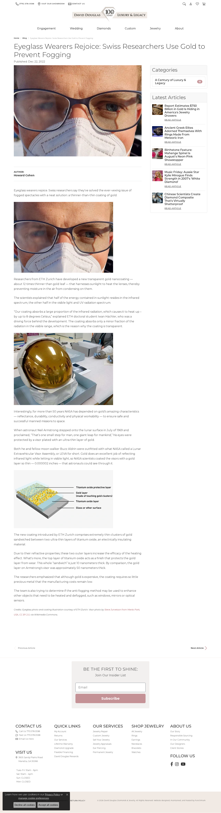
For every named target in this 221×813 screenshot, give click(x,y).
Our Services (60, 739)
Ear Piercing (99, 748)
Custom (130, 28)
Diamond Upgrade (64, 748)
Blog (24, 38)
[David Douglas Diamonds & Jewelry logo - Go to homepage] (110, 15)
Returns (58, 735)
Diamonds (104, 28)
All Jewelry (137, 731)
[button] (184, 3)
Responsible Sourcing (181, 735)
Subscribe (110, 698)
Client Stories (177, 748)
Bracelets (136, 748)
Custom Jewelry (101, 735)
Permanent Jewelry (103, 752)
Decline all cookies (25, 804)
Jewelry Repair (100, 731)
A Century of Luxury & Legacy (178, 81)
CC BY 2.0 (24, 614)
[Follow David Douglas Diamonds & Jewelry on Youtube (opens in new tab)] (183, 764)
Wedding (76, 28)
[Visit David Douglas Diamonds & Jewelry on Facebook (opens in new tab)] (171, 764)
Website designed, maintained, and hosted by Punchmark (179, 800)
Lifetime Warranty (63, 744)
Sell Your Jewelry (101, 739)
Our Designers (177, 744)
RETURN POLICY (77, 801)
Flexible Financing (63, 752)
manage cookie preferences (33, 798)
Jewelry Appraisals (102, 744)
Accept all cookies (48, 804)
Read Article (173, 120)
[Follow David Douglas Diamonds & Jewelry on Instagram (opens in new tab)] (177, 764)
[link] (25, 3)
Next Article (197, 648)
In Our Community (180, 739)
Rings (134, 735)
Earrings (136, 739)
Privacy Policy (52, 794)
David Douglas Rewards (66, 756)
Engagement (46, 28)
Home (16, 38)
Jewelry (155, 28)
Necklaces (137, 744)
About (179, 28)
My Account (60, 731)
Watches (136, 752)
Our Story (175, 731)
